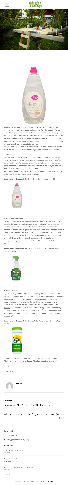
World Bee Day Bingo (12, 459)
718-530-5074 (13, 436)
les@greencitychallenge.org (18, 440)
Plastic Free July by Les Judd (15, 450)
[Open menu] (7, 5)
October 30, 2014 (9, 372)
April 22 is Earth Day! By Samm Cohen (18, 467)
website (7, 224)
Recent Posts (8, 446)
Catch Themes (30, 481)
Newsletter (8, 474)
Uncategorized (9, 367)
